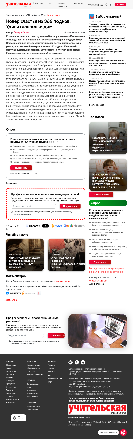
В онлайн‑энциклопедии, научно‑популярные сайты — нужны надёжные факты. (44, 151)
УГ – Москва (31, 390)
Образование (11, 365)
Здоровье (9, 396)
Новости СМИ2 (10, 300)
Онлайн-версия (32, 409)
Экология (9, 378)
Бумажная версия (33, 406)
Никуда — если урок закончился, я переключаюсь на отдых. (38, 162)
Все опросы (12, 183)
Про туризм (10, 384)
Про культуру (11, 371)
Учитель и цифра (12, 399)
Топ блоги (96, 117)
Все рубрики (10, 402)
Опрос (95, 203)
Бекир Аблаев (21, 32)
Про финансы (11, 393)
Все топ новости (97, 105)
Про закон (10, 374)
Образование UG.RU (58, 254)
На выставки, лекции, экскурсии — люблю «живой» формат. (39, 155)
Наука (8, 368)
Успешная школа (33, 365)
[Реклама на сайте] (123, 432)
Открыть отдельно (98, 281)
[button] (13, 293)
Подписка (78, 3)
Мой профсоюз (32, 393)
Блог (50, 3)
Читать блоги (101, 194)
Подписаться (70, 206)
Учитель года (11, 387)
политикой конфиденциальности (37, 212)
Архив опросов (96, 284)
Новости (38, 3)
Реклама (51, 368)
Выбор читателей (108, 16)
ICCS (49, 376)
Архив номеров (62, 4)
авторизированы (62, 281)
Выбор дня (10, 381)
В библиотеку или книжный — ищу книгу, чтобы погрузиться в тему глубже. (45, 159)
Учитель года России (35, 374)
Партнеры (51, 371)
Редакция (51, 365)
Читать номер (53, 15)
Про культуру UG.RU (16, 254)
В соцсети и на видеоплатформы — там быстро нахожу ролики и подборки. (45, 146)
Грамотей (9, 390)
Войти (120, 5)
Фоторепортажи (55, 379)
